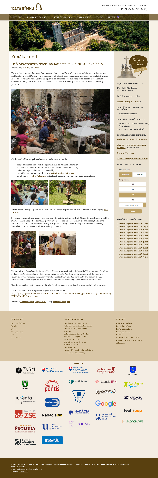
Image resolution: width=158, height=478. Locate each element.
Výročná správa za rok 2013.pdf (133, 248)
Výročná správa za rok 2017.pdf (133, 236)
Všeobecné (15, 337)
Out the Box (23, 472)
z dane (125, 153)
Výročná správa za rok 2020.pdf (133, 226)
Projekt (14, 464)
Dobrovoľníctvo (27, 302)
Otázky (99, 17)
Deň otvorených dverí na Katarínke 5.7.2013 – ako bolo (57, 63)
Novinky (17, 17)
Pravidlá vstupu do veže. (128, 102)
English (112, 17)
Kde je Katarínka (123, 326)
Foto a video (84, 17)
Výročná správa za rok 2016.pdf (133, 239)
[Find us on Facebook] (126, 9)
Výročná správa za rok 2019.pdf (133, 230)
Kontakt (119, 335)
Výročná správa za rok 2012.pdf (133, 251)
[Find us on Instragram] (133, 9)
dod (68, 302)
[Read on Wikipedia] (137, 9)
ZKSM (42, 464)
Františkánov (123, 464)
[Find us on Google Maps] (129, 9)
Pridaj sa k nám (123, 332)
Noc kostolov (70, 347)
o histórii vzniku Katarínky (61, 173)
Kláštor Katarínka (37, 17)
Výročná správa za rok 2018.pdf (133, 232)
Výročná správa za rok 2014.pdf (133, 245)
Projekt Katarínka (62, 17)
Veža (13, 335)
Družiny (14, 326)
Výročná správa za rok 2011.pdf (133, 254)
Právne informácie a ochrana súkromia (26, 469)
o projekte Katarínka (36, 176)
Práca (13, 329)
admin (36, 68)
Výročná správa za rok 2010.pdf (133, 257)
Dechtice (94, 464)
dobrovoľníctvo (59, 302)
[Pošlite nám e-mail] (122, 9)
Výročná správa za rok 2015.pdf (133, 242)
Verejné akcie (40, 302)
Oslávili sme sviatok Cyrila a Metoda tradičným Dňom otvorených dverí (76, 336)
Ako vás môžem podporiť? (127, 337)
